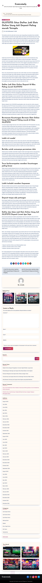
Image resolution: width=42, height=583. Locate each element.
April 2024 (5, 483)
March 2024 (5, 485)
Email (4, 334)
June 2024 (5, 477)
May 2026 (5, 410)
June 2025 (5, 442)
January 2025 (6, 456)
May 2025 (5, 445)
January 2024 (6, 491)
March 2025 (5, 451)
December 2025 (6, 424)
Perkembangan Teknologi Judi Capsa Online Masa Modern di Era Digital (17, 370)
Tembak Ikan (5, 532)
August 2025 (5, 436)
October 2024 (6, 465)
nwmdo (6, 31)
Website (4, 340)
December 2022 (6, 503)
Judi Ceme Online (6, 514)
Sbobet (4, 523)
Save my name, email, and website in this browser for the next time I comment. (20, 345)
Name (4, 329)
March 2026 (5, 416)
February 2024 (6, 488)
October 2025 (5, 430)
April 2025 (5, 448)
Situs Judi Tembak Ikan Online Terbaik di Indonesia (13, 387)
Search (5, 354)
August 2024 (5, 471)
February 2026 (6, 419)
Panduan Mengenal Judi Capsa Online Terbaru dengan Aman (15, 373)
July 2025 (5, 439)
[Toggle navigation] (3, 5)
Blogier (24, 581)
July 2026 (5, 404)
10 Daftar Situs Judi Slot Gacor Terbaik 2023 (12, 392)
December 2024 (6, 459)
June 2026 (5, 407)
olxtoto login (5, 536)
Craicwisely (20, 4)
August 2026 (5, 401)
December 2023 (6, 494)
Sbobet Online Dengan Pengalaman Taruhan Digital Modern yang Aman (18, 367)
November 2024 (6, 462)
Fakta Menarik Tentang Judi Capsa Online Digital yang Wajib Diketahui (17, 379)
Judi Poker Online (6, 517)
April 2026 (5, 413)
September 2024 (6, 468)
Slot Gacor (5, 529)
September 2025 (6, 433)
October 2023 (5, 500)
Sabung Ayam (6, 520)
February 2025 (6, 453)
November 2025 (6, 427)
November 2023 (6, 497)
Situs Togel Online (5, 19)
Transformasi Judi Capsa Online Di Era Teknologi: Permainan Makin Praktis (18, 376)
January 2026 (6, 421)
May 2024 (5, 480)
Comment (5, 312)
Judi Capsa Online (6, 511)
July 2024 (5, 474)
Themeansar (29, 581)
